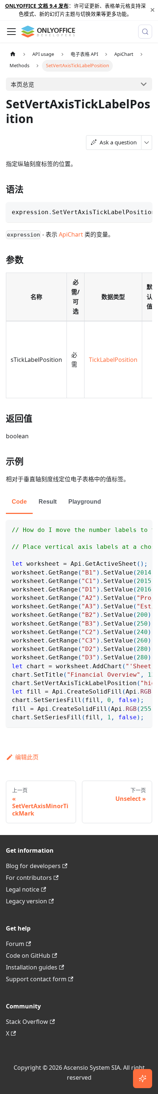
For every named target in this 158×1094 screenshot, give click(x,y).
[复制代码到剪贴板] (143, 211)
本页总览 (22, 84)
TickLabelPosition (113, 360)
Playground (84, 502)
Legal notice (22, 889)
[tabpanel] (79, 623)
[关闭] (152, 10)
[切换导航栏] (11, 31)
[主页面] (13, 54)
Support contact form (36, 979)
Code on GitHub (28, 955)
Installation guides (31, 967)
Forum (15, 944)
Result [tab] (48, 502)
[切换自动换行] (129, 211)
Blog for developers (33, 866)
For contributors (29, 878)
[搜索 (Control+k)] (145, 32)
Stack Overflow (27, 1022)
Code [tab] (19, 502)
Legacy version (26, 901)
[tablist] (79, 502)
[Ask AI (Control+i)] (142, 1078)
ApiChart (71, 234)
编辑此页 (27, 757)
